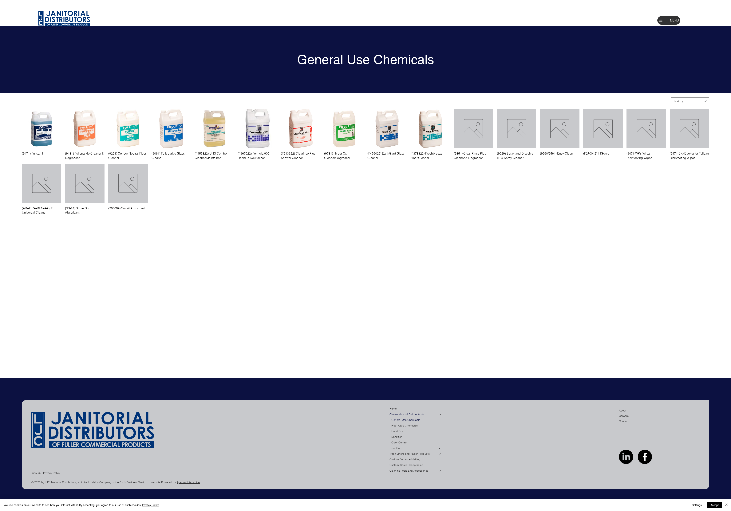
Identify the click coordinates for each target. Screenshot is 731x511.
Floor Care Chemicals (404, 425)
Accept (714, 505)
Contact (623, 421)
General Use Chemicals (405, 420)
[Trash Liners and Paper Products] (440, 454)
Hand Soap (398, 431)
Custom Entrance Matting (405, 459)
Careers (624, 416)
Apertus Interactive (188, 482)
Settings (697, 505)
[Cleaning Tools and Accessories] (440, 471)
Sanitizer (396, 436)
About (622, 410)
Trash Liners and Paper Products (409, 453)
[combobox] (690, 101)
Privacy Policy (150, 505)
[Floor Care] (440, 448)
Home (393, 408)
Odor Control (399, 442)
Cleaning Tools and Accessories (408, 470)
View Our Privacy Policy (45, 473)
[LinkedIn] (626, 457)
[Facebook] (645, 457)
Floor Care (395, 448)
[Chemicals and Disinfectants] (440, 414)
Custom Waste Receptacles (406, 465)
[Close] (726, 505)
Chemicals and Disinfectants (406, 414)
